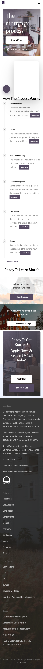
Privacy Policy (9, 459)
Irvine (5, 541)
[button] (39, 3)
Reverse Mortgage (11, 591)
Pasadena (7, 499)
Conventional (9, 567)
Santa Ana (7, 535)
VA (4, 579)
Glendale (7, 523)
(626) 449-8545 (10, 635)
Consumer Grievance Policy (15, 465)
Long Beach (8, 511)
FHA (4, 573)
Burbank (6, 553)
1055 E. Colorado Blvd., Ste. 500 (17, 641)
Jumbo (6, 585)
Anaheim (7, 529)
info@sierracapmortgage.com (16, 629)
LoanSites (22, 662)
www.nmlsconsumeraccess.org (17, 471)
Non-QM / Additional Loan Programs (19, 597)
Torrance (7, 547)
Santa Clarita (8, 517)
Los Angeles (8, 505)
